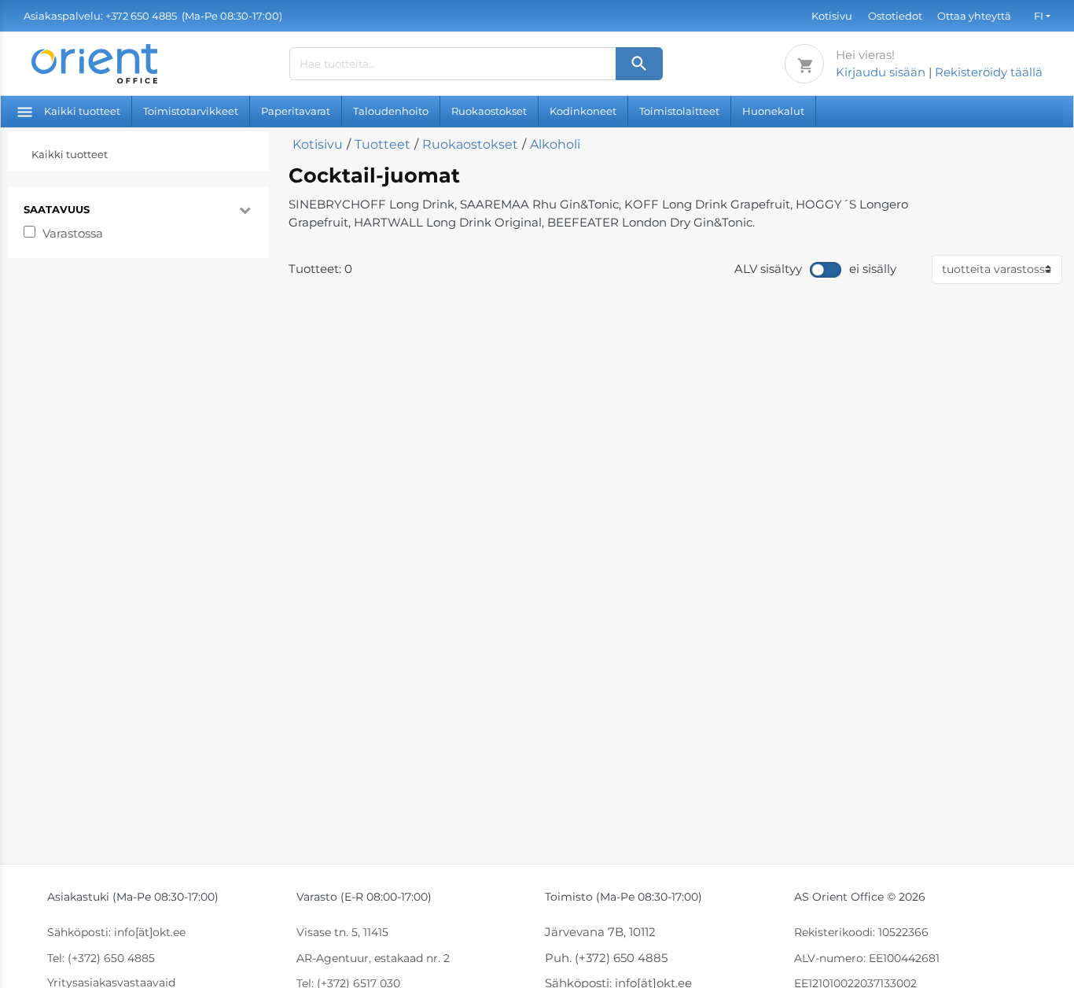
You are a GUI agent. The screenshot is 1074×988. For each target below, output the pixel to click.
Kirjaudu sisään (880, 72)
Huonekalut (773, 111)
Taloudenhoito (390, 111)
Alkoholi (555, 144)
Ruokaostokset (489, 111)
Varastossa (72, 233)
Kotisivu (831, 15)
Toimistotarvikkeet (190, 111)
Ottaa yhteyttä (974, 15)
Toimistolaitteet (679, 111)
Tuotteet (382, 144)
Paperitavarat (295, 111)
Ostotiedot (895, 15)
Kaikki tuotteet (82, 111)
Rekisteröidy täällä (989, 72)
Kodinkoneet (583, 111)
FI (1038, 15)
